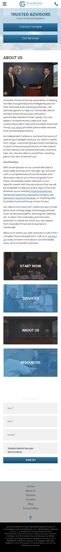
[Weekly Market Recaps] (30, 448)
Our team (16, 127)
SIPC (16, 531)
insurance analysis (25, 198)
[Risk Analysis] (30, 452)
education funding (38, 194)
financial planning (41, 191)
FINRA (11, 531)
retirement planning (14, 194)
